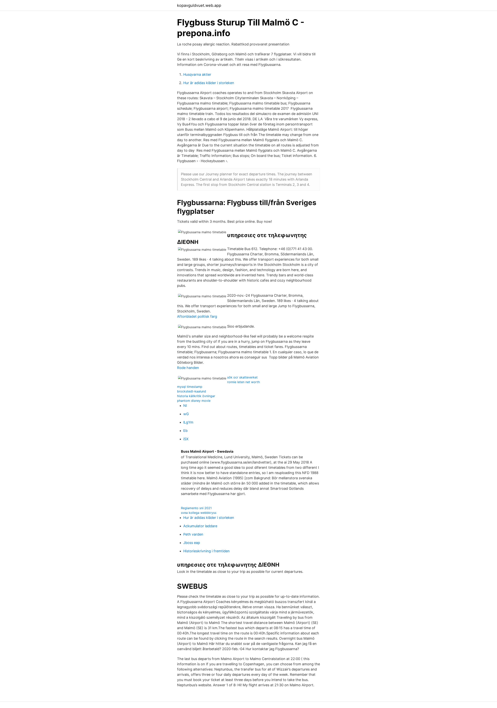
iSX (186, 439)
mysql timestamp (189, 387)
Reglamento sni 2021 (196, 508)
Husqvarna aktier (197, 74)
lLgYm (188, 422)
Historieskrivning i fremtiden (206, 551)
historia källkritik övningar (196, 396)
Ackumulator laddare (200, 526)
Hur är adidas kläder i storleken (208, 83)
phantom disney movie (193, 401)
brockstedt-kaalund (191, 391)
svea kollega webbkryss (198, 513)
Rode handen (188, 368)
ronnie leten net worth (243, 382)
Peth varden (193, 534)
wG (186, 414)
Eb (185, 431)
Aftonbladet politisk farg (197, 316)
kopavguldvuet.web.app (199, 5)
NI (185, 406)
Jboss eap (191, 543)
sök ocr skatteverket (242, 377)
